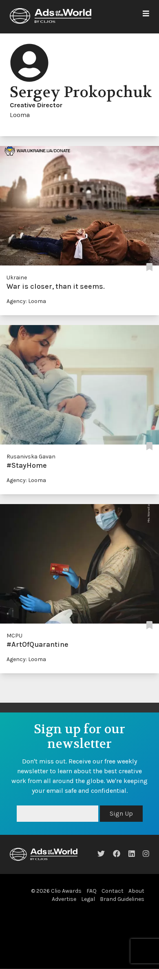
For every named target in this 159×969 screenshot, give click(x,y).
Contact (113, 890)
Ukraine (17, 277)
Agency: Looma (26, 301)
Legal (88, 899)
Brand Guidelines (122, 899)
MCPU (14, 635)
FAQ (91, 890)
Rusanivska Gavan (31, 456)
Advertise (64, 899)
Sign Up (121, 813)
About (136, 890)
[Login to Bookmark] (149, 267)
